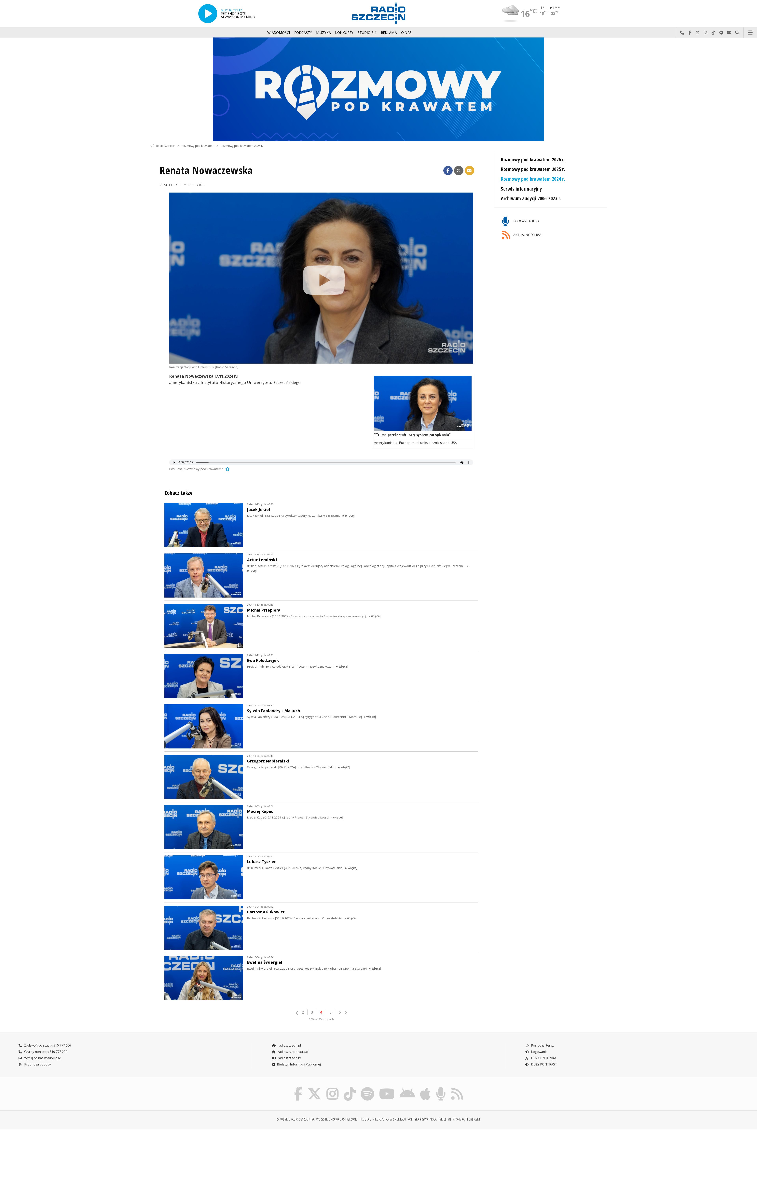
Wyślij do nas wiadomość (729, 32)
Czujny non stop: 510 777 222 (45, 1052)
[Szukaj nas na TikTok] (349, 1088)
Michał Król (194, 184)
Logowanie (538, 1052)
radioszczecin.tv (289, 1058)
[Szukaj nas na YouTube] (387, 1088)
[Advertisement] (206, 1163)
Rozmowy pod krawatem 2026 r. (533, 159)
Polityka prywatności (423, 1119)
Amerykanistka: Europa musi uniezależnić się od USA (415, 442)
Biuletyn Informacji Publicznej (299, 1064)
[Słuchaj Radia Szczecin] (208, 13)
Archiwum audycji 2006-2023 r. (531, 198)
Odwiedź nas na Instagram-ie (705, 32)
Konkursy (344, 32)
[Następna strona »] (345, 1012)
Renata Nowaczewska (206, 170)
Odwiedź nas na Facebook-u (690, 32)
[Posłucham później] (226, 469)
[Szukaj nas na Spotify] (367, 1088)
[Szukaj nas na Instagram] (332, 1088)
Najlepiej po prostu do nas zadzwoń (682, 32)
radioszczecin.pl (289, 1045)
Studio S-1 (367, 32)
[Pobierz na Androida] (407, 1088)
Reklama (389, 32)
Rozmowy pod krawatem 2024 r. (242, 145)
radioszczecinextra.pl (293, 1052)
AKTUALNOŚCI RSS (527, 235)
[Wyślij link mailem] (469, 170)
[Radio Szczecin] (378, 13)
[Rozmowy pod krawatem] (378, 89)
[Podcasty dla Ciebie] (440, 1088)
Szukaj (737, 32)
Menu (750, 32)
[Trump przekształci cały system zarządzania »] (423, 403)
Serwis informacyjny (521, 188)
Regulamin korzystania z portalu (383, 1119)
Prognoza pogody (37, 1064)
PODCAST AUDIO (526, 221)
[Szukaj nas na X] (314, 1088)
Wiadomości (278, 32)
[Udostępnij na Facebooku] (448, 170)
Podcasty (303, 32)
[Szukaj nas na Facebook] (298, 1088)
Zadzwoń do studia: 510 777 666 (47, 1045)
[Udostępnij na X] (458, 170)
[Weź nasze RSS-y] (457, 1088)
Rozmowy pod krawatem (198, 145)
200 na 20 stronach (321, 1019)
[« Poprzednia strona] (297, 1012)
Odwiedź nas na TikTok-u (713, 32)
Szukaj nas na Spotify (721, 32)
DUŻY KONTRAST (543, 1064)
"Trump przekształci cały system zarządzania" (412, 434)
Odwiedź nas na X (698, 32)
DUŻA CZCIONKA (543, 1058)
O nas (406, 32)
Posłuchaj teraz (542, 1045)
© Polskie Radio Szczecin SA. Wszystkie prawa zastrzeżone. (317, 1119)
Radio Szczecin (165, 145)
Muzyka (323, 32)
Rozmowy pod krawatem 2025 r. (533, 169)
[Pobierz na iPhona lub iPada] (425, 1088)
